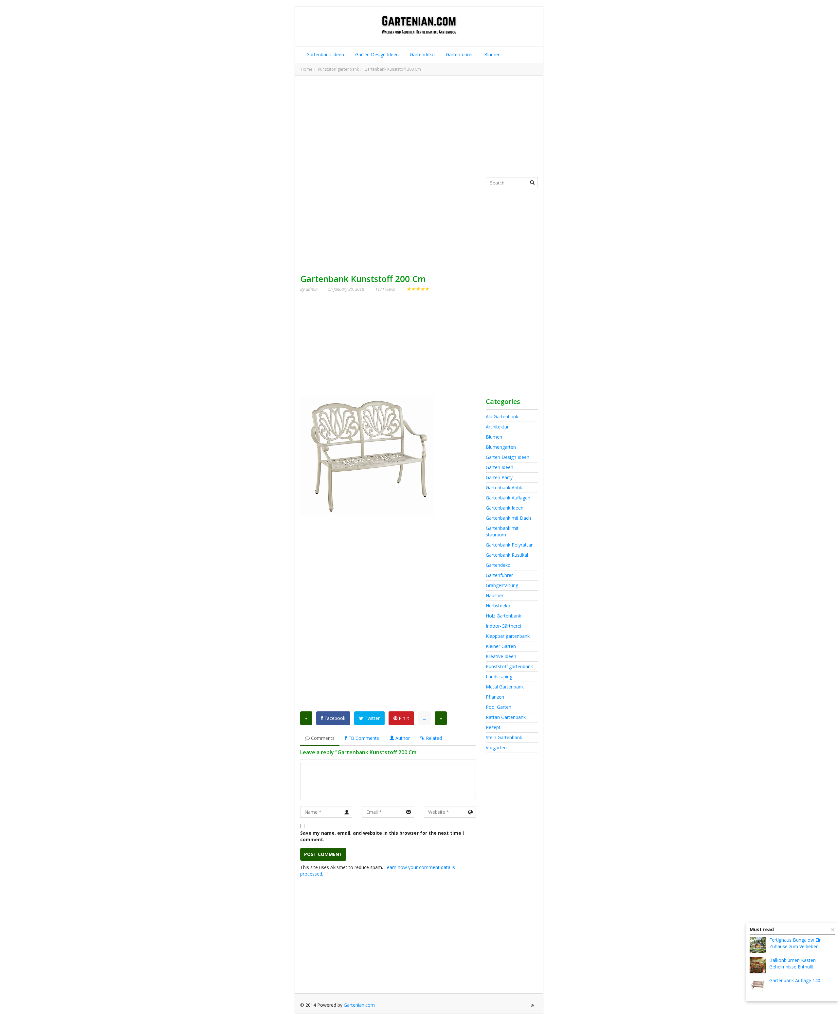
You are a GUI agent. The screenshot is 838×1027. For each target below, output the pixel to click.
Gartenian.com (359, 1005)
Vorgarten (496, 747)
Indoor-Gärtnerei (503, 626)
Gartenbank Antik (504, 487)
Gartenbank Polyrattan (510, 545)
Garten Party (499, 477)
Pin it (403, 718)
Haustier (494, 595)
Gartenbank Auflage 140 (794, 980)
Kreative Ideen (501, 656)
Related (433, 738)
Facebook (334, 718)
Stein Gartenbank (504, 737)
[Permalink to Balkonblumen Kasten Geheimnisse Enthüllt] (758, 965)
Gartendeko (422, 54)
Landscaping (499, 676)
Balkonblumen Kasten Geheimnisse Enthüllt (792, 963)
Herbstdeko (498, 605)
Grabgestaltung (502, 585)
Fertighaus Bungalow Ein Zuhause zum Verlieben (795, 943)
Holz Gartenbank (503, 616)
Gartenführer (459, 54)
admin (312, 289)
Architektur (497, 427)
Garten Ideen (499, 467)
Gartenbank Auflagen (508, 498)
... (424, 718)
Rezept (493, 727)
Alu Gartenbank (502, 416)
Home (306, 69)
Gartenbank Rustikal (507, 555)
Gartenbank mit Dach (508, 518)
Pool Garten (498, 707)
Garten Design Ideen (376, 54)
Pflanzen (495, 697)
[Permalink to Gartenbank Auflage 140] (758, 985)
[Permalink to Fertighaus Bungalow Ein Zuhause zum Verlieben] (758, 945)
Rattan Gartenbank (506, 717)
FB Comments (363, 738)
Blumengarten (501, 447)
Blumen (492, 54)
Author (402, 738)
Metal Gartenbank (505, 687)
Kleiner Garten (501, 646)
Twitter (371, 718)
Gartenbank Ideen (324, 54)
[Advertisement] (419, 126)
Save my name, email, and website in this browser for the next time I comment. (382, 836)
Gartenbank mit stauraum (502, 531)
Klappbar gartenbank (508, 636)
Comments (322, 738)
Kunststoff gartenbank (338, 69)
